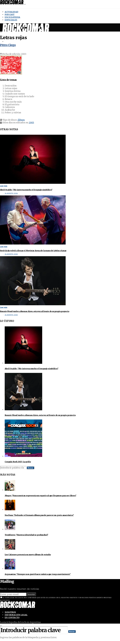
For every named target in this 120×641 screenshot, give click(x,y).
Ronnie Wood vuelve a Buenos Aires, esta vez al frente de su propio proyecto (34, 311)
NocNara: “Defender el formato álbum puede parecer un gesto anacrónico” (39, 515)
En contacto (12, 617)
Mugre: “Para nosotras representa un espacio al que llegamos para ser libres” (40, 495)
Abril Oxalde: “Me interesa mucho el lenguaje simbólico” (26, 190)
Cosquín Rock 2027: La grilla (18, 462)
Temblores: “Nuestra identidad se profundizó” (26, 535)
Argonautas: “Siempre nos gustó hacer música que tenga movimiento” (38, 574)
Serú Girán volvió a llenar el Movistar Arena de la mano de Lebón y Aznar (33, 250)
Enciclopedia (12, 17)
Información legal (16, 615)
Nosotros (10, 612)
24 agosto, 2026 (11, 193)
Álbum (21, 120)
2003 (31, 122)
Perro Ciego (8, 45)
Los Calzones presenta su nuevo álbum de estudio (28, 554)
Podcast (9, 14)
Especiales (11, 20)
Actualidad (11, 12)
